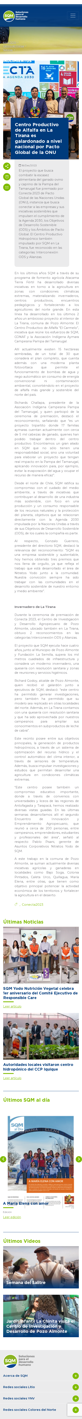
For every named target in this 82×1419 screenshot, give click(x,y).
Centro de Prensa (13, 46)
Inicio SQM (9, 42)
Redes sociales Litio (19, 1387)
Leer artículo (12, 1006)
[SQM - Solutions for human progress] (19, 12)
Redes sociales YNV (18, 1398)
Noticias (8, 49)
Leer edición (12, 1217)
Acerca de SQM (15, 1376)
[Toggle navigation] (73, 15)
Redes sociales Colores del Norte (29, 1410)
